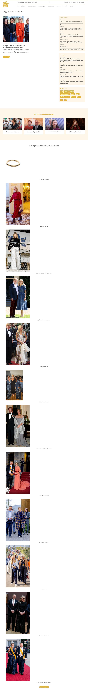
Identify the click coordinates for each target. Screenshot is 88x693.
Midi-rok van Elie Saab (44, 402)
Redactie (66, 2)
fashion (72, 91)
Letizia (72, 94)
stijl (61, 99)
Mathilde (63, 97)
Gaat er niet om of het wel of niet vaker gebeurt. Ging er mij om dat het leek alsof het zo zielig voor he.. (71, 23)
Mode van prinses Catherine (12, 132)
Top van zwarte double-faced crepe (44, 273)
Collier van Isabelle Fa (44, 179)
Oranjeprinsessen (32, 6)
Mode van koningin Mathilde (33, 132)
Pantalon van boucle (44, 635)
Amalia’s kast (65, 6)
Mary (77, 94)
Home (18, 6)
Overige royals (41, 6)
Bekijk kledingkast (44, 687)
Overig (71, 6)
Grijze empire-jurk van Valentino (44, 448)
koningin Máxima (65, 94)
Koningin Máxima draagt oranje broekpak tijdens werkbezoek (14, 46)
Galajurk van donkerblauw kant (44, 682)
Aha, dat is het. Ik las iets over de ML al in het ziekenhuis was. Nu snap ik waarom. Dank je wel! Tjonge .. (71, 43)
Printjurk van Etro (44, 366)
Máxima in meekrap (44, 495)
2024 (62, 91)
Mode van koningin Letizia (54, 131)
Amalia (66, 91)
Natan (78, 97)
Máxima (23, 6)
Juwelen (59, 6)
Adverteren (73, 2)
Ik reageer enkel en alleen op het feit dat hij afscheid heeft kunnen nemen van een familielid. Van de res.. (72, 48)
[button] (49, 2)
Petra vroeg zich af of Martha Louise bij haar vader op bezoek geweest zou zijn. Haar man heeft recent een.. (71, 36)
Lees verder (6, 56)
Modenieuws (10, 43)
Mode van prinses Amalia (75, 132)
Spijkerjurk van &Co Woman (44, 320)
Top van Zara (44, 589)
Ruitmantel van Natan (44, 542)
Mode (68, 97)
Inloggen (81, 2)
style (65, 99)
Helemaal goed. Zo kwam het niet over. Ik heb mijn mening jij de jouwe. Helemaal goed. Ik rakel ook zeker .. (71, 30)
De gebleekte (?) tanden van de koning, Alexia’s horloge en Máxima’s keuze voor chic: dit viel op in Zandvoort (71, 60)
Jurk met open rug (44, 226)
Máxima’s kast (51, 6)
